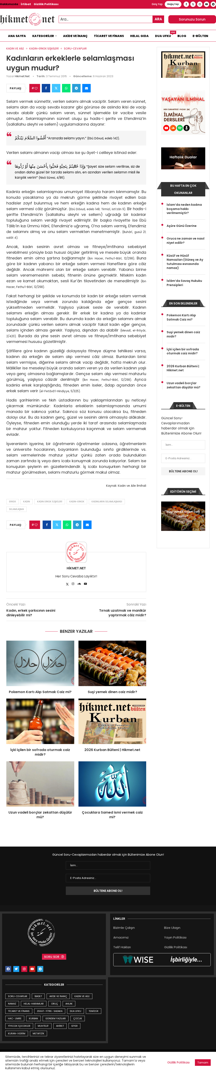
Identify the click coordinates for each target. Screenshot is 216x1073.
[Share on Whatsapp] (66, 88)
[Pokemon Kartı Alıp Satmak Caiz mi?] (40, 663)
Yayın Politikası (175, 937)
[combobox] (111, 19)
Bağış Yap (173, 4)
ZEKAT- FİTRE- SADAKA (49, 1011)
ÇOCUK (77, 1018)
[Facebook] (186, 4)
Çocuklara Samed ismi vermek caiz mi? (112, 814)
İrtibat (26, 4)
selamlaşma (16, 509)
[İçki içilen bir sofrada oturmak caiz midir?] (40, 721)
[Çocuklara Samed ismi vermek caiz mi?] (112, 784)
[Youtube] (206, 4)
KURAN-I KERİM (16, 1033)
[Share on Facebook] (46, 88)
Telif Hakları (122, 947)
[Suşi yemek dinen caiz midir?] (112, 663)
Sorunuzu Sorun (192, 19)
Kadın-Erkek (76, 501)
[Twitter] (193, 4)
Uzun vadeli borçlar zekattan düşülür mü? (40, 814)
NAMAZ (12, 1003)
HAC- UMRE (15, 1018)
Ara (158, 19)
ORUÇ (54, 1003)
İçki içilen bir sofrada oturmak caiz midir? (40, 752)
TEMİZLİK (94, 1011)
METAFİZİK (38, 1033)
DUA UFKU (75, 1011)
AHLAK (69, 1003)
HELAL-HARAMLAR (34, 1003)
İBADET (38, 996)
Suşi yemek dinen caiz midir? (112, 691)
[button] (165, 516)
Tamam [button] (202, 1063)
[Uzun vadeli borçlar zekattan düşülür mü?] (40, 784)
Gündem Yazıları (55, 1018)
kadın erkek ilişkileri (49, 501)
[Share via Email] (86, 88)
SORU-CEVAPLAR (17, 996)
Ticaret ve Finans (109, 36)
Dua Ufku (164, 35)
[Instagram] (199, 4)
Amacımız (121, 937)
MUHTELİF (43, 1026)
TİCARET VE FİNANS (19, 1011)
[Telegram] (213, 4)
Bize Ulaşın (172, 927)
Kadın (26, 501)
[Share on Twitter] (56, 88)
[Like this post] (36, 88)
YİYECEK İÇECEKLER (19, 1026)
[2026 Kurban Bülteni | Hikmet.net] (112, 721)
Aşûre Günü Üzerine (182, 226)
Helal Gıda (139, 36)
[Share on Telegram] (76, 88)
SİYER (74, 1026)
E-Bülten (200, 36)
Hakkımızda (9, 4)
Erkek (12, 501)
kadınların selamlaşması (107, 501)
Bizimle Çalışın (124, 927)
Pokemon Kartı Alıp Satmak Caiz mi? (40, 691)
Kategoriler (43, 36)
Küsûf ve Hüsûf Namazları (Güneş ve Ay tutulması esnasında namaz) (185, 262)
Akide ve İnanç (75, 36)
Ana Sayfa (17, 36)
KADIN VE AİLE (82, 996)
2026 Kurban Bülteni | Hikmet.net (112, 749)
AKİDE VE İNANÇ (58, 996)
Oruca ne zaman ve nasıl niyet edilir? (185, 241)
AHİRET (60, 1026)
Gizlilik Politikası (46, 4)
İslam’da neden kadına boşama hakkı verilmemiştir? (184, 209)
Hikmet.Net (22, 76)
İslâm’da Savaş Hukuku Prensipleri (184, 283)
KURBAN (33, 1018)
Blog (181, 36)
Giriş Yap (157, 4)
